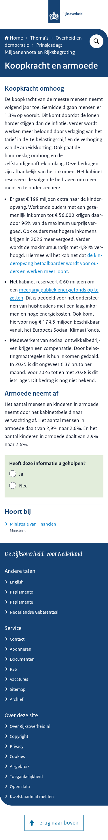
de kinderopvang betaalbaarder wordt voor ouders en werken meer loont (56, 263)
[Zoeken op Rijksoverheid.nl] (96, 41)
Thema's (39, 38)
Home (16, 38)
